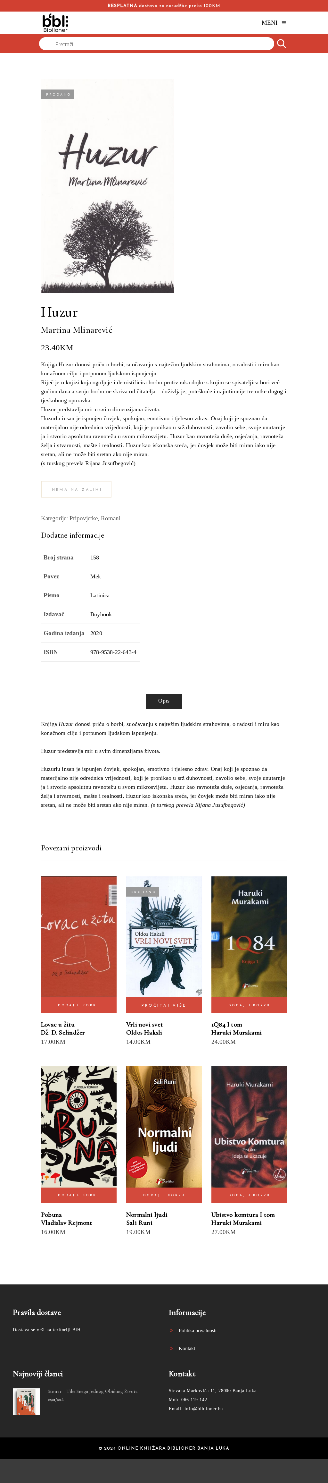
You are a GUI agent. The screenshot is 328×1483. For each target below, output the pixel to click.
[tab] (164, 701)
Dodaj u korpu (79, 1005)
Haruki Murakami (236, 1032)
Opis (164, 700)
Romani (110, 518)
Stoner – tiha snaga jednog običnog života (92, 1391)
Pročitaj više (164, 1006)
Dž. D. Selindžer (63, 1032)
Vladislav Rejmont (67, 1223)
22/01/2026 (55, 1399)
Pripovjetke (84, 518)
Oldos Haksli (144, 1032)
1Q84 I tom (226, 1024)
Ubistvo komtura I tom (243, 1215)
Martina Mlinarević (76, 329)
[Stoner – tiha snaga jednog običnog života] (26, 1401)
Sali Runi (139, 1223)
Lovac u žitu (58, 1024)
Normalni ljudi (147, 1215)
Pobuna (51, 1215)
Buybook (101, 614)
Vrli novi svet (144, 1024)
